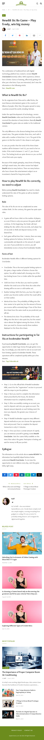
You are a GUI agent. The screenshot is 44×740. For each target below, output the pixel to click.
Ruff (9, 29)
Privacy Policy (16, 730)
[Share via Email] (34, 35)
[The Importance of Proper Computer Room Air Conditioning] (22, 658)
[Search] (41, 3)
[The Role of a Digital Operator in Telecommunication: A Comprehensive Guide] (8, 714)
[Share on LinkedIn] (26, 35)
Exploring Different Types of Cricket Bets (17, 626)
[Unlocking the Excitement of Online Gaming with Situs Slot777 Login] (22, 543)
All (4, 15)
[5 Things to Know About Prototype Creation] (8, 704)
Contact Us (28, 730)
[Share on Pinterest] (19, 35)
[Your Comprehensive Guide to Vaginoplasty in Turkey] (8, 693)
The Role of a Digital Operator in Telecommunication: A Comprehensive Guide (28, 714)
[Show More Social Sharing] (40, 35)
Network (5, 668)
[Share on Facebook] (5, 35)
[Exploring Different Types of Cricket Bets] (22, 612)
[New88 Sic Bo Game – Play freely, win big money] (22, 53)
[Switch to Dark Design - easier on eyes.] (37, 3)
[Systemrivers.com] (21, 3)
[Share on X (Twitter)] (12, 35)
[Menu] (3, 3)
